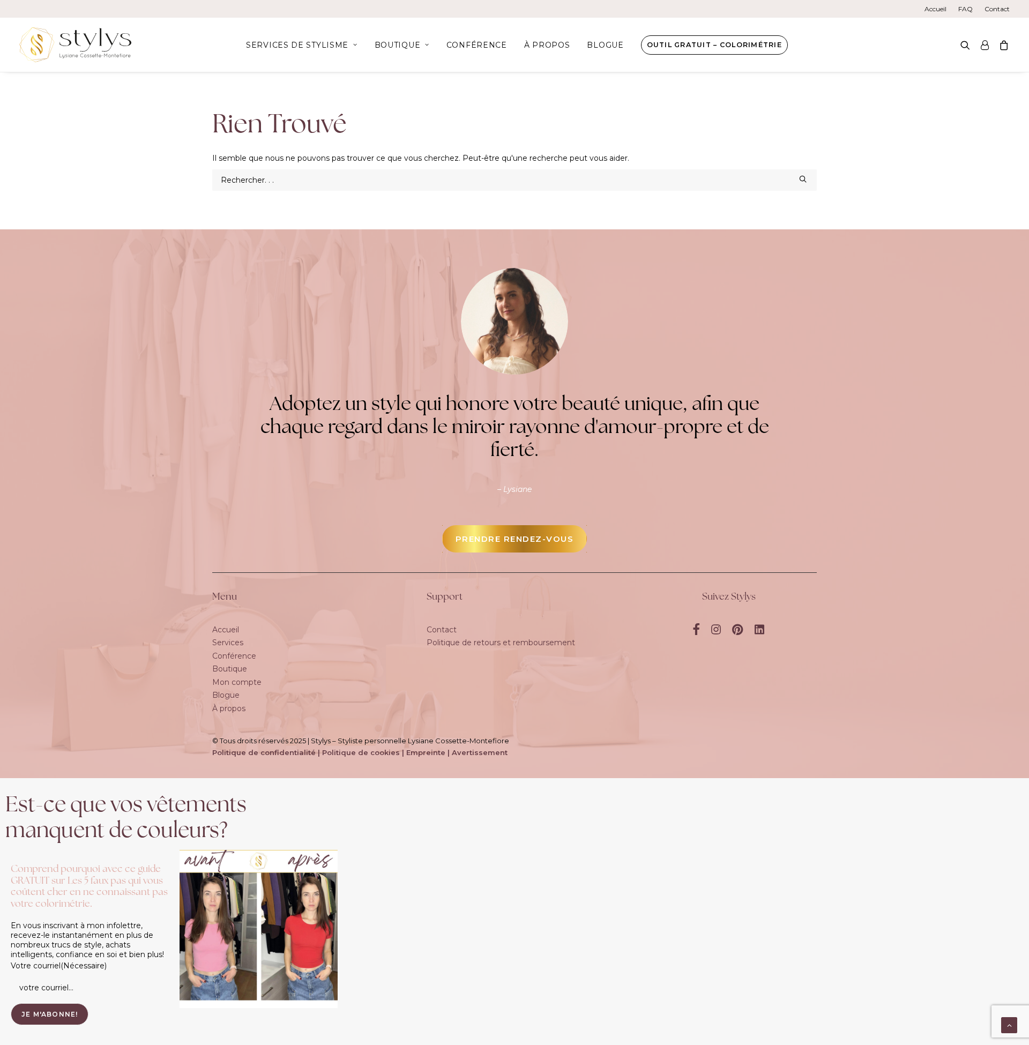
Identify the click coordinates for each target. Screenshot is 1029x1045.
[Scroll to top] (1009, 1024)
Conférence (476, 45)
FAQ (965, 9)
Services (227, 642)
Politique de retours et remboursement (501, 642)
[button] (967, 45)
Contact (997, 9)
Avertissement (480, 752)
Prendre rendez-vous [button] (515, 539)
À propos (547, 45)
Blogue (605, 45)
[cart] (1002, 45)
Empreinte (425, 752)
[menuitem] (937, 9)
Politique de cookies (361, 752)
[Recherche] (514, 180)
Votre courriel (59, 966)
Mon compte (237, 682)
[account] (984, 45)
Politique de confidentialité (264, 752)
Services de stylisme (297, 45)
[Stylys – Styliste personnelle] (75, 44)
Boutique (398, 45)
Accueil (935, 9)
